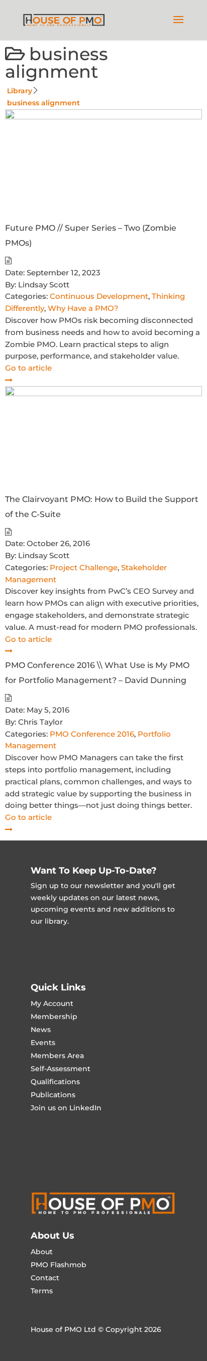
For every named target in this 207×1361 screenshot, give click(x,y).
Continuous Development (99, 296)
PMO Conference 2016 (92, 734)
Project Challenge (84, 567)
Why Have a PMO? (83, 308)
